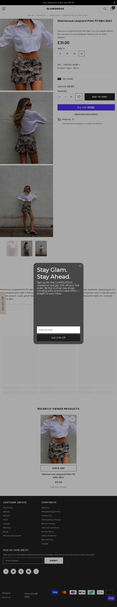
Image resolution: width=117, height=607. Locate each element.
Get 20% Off (59, 337)
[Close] (80, 265)
